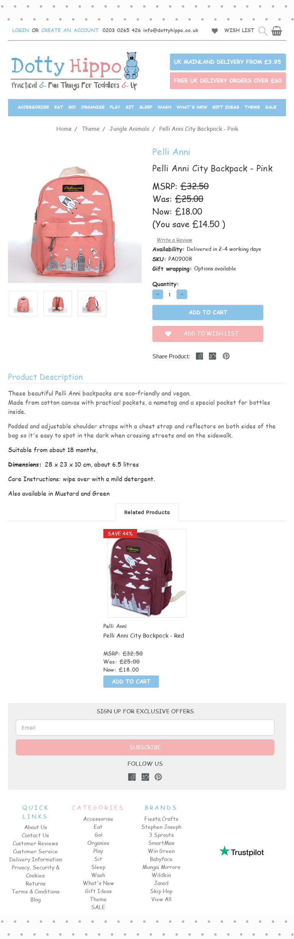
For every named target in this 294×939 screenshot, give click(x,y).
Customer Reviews (35, 843)
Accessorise (33, 107)
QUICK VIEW (147, 566)
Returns (36, 883)
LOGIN (20, 30)
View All (161, 899)
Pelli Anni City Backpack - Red (144, 635)
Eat (58, 107)
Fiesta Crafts (161, 818)
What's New (191, 107)
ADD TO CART (147, 580)
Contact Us (35, 835)
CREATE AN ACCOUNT (70, 30)
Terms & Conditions (35, 891)
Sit (130, 107)
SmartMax (161, 842)
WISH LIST (239, 30)
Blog (35, 899)
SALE (270, 107)
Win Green (161, 850)
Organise (93, 107)
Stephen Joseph (161, 826)
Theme (252, 107)
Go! (72, 107)
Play (115, 107)
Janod (161, 883)
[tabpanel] (147, 609)
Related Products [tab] (147, 512)
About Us (35, 827)
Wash (164, 107)
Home (64, 128)
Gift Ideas (225, 107)
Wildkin (161, 875)
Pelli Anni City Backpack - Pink (198, 128)
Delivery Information (35, 859)
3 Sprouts (161, 834)
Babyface (161, 859)
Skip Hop (161, 891)
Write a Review (174, 239)
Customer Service (35, 851)
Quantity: (165, 284)
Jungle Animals (129, 128)
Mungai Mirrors (161, 867)
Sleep (145, 107)
